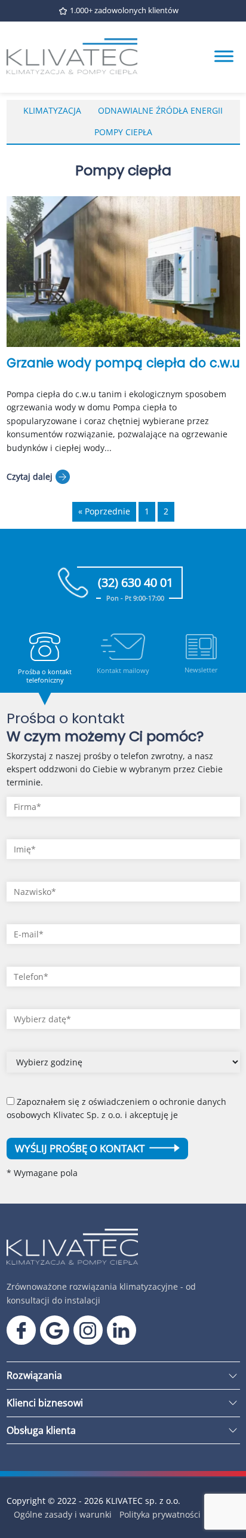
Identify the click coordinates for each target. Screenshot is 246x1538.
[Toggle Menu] (223, 56)
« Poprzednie (104, 511)
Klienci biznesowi (45, 1402)
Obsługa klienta (41, 1430)
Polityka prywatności (160, 1514)
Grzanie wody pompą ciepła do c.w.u (123, 362)
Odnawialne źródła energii (160, 110)
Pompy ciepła (123, 132)
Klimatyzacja (52, 110)
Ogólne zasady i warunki (63, 1514)
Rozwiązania (34, 1375)
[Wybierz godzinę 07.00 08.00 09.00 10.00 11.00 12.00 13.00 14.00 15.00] (123, 1066)
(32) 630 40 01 (135, 586)
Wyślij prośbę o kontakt (81, 1148)
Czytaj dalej (30, 476)
